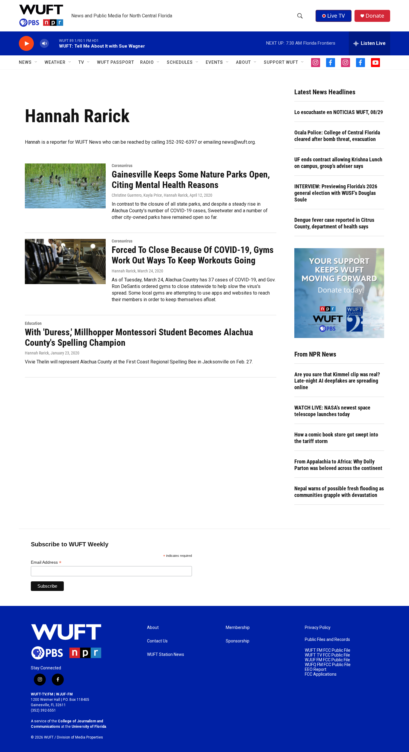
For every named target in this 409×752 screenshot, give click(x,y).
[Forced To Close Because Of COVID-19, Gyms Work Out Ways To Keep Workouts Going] (65, 261)
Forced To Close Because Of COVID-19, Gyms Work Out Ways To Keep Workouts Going (193, 255)
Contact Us (157, 641)
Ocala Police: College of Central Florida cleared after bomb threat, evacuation (337, 135)
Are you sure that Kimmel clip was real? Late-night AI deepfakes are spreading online (337, 381)
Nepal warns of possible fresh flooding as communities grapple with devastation (339, 491)
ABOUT (243, 62)
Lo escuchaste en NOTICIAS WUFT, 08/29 (338, 112)
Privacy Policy (318, 627)
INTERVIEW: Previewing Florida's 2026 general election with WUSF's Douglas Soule (335, 193)
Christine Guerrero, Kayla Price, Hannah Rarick (150, 195)
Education (33, 323)
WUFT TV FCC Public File (327, 655)
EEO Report (315, 669)
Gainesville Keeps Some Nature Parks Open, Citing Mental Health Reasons (191, 179)
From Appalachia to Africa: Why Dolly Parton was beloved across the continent (338, 464)
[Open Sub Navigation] (36, 62)
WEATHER (55, 62)
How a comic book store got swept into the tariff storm (336, 437)
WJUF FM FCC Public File (327, 660)
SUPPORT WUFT (281, 62)
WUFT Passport (115, 62)
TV (81, 62)
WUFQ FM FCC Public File (328, 664)
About (153, 627)
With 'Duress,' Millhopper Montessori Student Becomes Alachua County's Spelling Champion (139, 337)
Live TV (336, 15)
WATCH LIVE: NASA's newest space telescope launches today (332, 410)
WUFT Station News (165, 654)
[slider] (54, 43)
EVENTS (214, 62)
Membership (238, 627)
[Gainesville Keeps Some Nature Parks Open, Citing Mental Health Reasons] (65, 185)
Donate (375, 16)
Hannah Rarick (124, 271)
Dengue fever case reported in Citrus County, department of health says (334, 223)
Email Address (46, 562)
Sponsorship (237, 641)
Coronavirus (122, 165)
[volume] (44, 43)
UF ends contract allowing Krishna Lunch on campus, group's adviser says (338, 162)
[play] (26, 43)
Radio (147, 62)
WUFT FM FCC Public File (327, 650)
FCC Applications (321, 674)
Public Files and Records (327, 639)
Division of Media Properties (80, 737)
